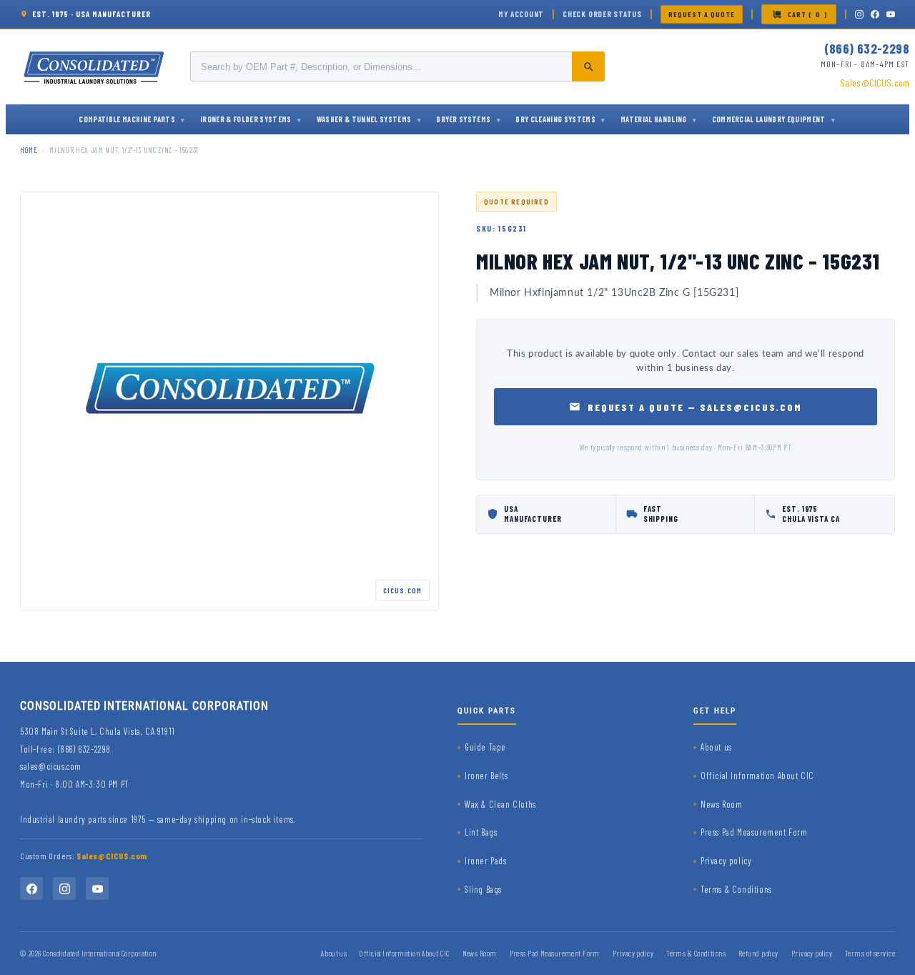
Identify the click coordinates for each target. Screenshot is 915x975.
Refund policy (758, 953)
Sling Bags (483, 889)
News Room (721, 804)
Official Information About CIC (757, 775)
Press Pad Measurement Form (754, 832)
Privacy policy (726, 860)
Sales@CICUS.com (874, 82)
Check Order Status (602, 14)
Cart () (808, 14)
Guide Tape (485, 747)
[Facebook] (875, 14)
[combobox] (397, 66)
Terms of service (870, 953)
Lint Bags (481, 832)
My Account (521, 14)
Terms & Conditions (736, 889)
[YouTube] (890, 14)
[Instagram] (859, 14)
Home (29, 149)
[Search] (588, 66)
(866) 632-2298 (866, 48)
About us (716, 747)
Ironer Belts (486, 775)
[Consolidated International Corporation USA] (95, 66)
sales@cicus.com (50, 766)
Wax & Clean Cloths (500, 804)
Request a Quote (701, 14)
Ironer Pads (486, 860)
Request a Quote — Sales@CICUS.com (695, 407)
